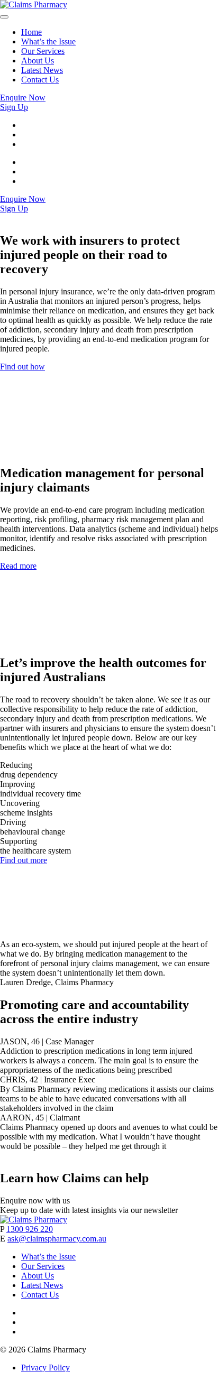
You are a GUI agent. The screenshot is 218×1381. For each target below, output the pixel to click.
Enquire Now (23, 97)
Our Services (43, 51)
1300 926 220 (29, 1229)
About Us (37, 60)
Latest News (42, 70)
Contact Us (40, 79)
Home (31, 31)
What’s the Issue (48, 41)
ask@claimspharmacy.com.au (56, 1238)
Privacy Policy (45, 1367)
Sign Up (14, 107)
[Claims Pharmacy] (33, 4)
